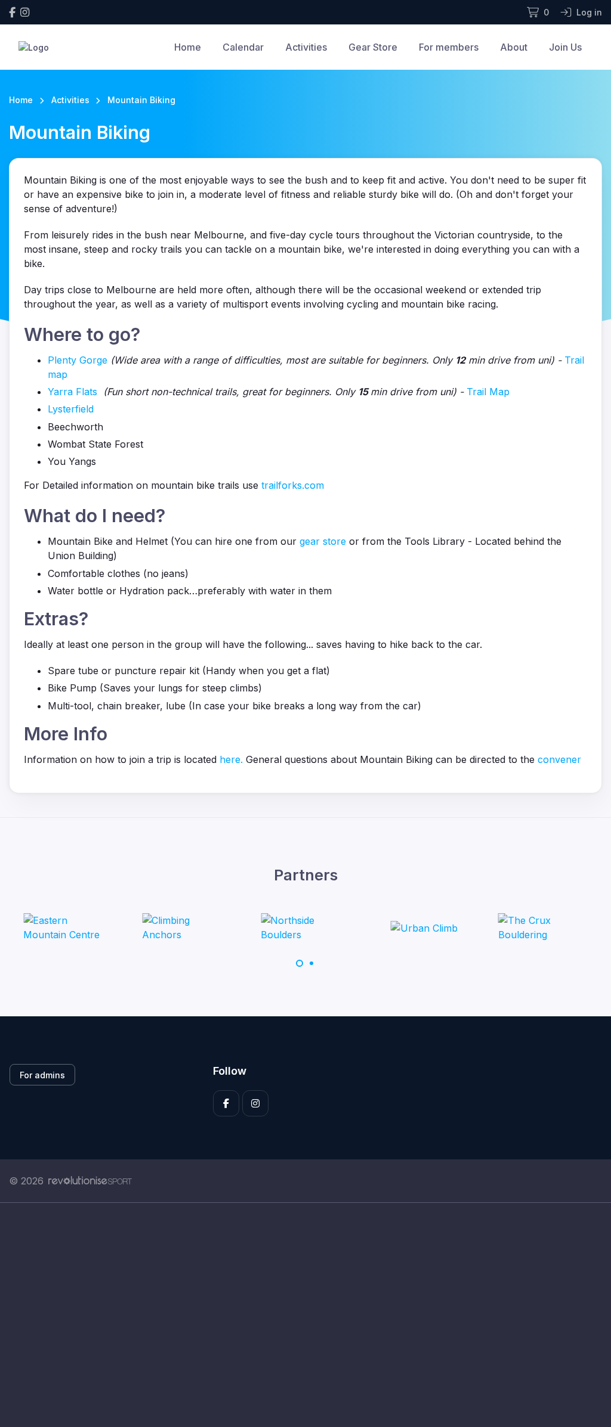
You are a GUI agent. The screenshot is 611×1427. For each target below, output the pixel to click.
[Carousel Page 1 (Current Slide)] (299, 963)
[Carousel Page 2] (311, 963)
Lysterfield (71, 409)
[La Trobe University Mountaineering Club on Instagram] (24, 12)
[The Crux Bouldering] (543, 927)
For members (449, 47)
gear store (323, 541)
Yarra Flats (72, 392)
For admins (42, 1075)
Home (187, 47)
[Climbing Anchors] (187, 927)
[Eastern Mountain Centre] (68, 927)
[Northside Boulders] (305, 927)
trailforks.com (292, 485)
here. (231, 759)
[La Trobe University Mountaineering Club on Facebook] (12, 12)
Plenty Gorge (77, 360)
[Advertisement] (305, 1314)
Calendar (243, 47)
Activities (306, 47)
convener (559, 759)
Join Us (565, 47)
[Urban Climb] (424, 927)
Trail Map (488, 392)
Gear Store (372, 47)
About (513, 47)
